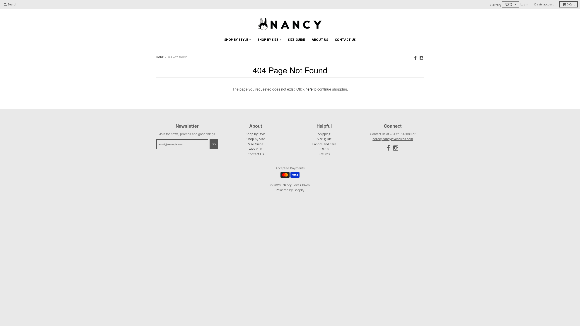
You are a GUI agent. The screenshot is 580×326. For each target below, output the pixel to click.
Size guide (324, 139)
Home (160, 57)
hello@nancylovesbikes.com (392, 139)
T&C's (324, 149)
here (309, 89)
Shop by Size (268, 39)
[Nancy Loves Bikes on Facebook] (415, 57)
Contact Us (345, 39)
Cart (571, 4)
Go (214, 144)
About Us (320, 39)
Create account (543, 4)
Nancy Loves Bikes (296, 185)
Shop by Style (236, 39)
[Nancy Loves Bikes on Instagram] (422, 57)
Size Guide (296, 39)
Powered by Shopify (290, 190)
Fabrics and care (324, 144)
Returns (324, 154)
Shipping (324, 134)
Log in (524, 4)
